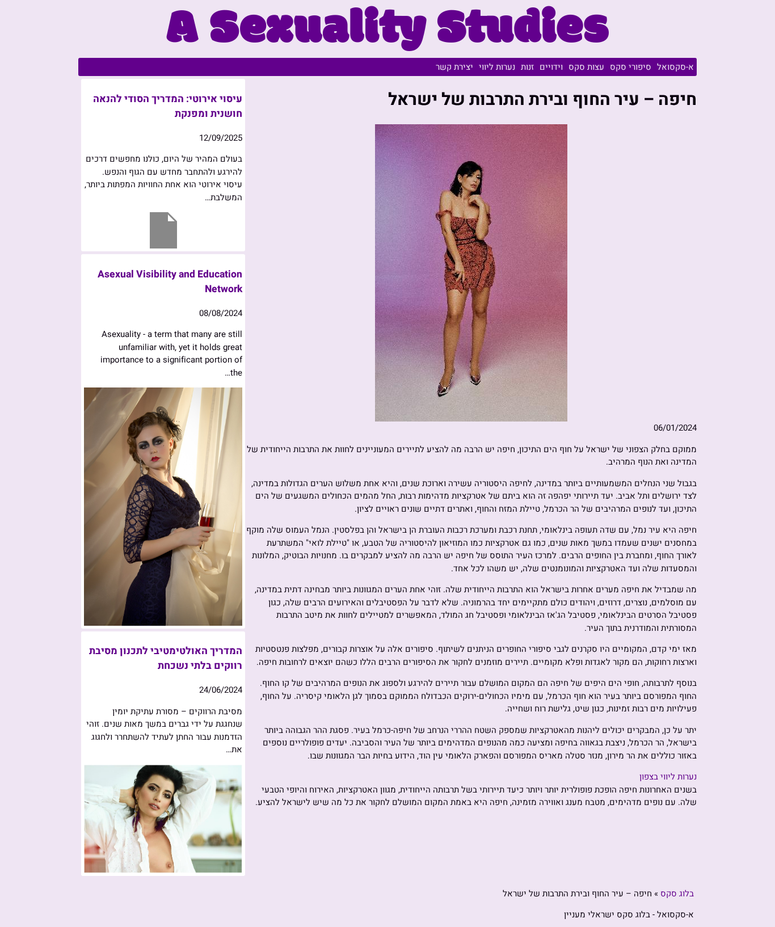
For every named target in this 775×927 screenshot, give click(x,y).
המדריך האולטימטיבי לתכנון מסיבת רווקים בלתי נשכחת (165, 658)
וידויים (551, 67)
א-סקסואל (675, 67)
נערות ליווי (497, 67)
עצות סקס (586, 67)
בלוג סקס (677, 893)
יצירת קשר (454, 67)
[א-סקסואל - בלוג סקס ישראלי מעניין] (387, 48)
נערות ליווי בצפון (668, 776)
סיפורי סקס (630, 67)
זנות (527, 67)
